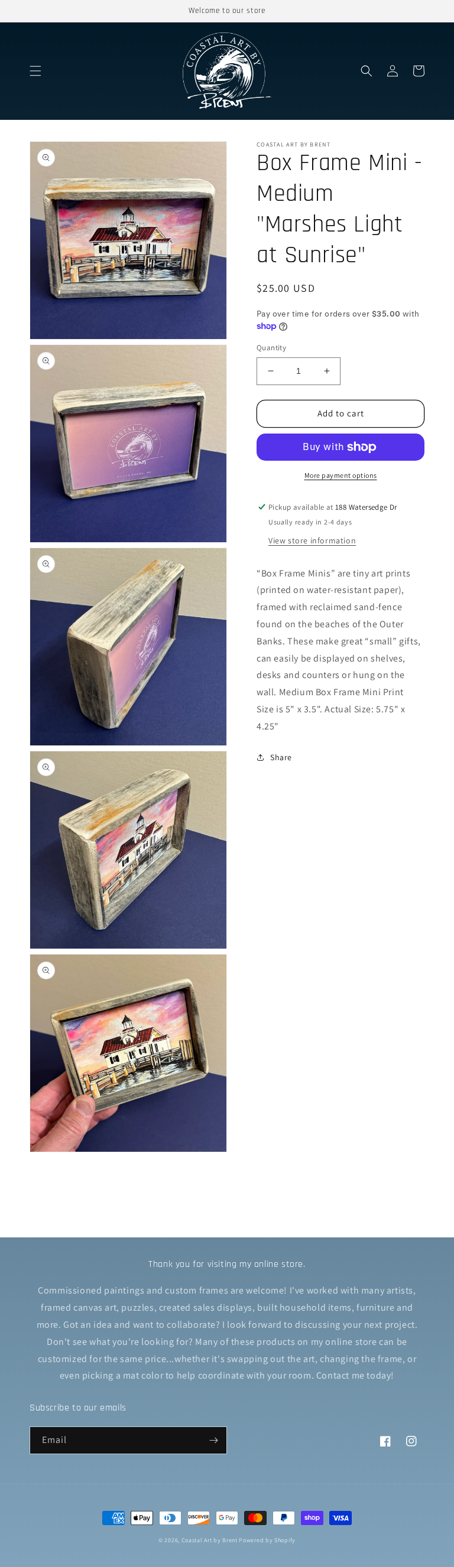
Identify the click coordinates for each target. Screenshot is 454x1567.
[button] (35, 71)
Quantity (271, 348)
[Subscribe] (213, 1440)
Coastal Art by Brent (209, 1540)
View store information (312, 540)
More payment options (340, 475)
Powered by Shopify (267, 1540)
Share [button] (281, 757)
